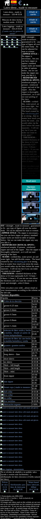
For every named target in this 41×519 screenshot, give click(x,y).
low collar (8, 395)
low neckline (9, 401)
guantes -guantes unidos (14, 345)
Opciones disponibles (31, 188)
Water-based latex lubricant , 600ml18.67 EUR (33, 486)
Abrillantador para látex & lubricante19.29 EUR (17, 487)
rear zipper (8, 381)
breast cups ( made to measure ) (17, 387)
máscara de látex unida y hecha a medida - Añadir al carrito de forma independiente (17, 332)
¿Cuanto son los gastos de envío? (12, 32)
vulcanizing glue (20, 261)
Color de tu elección (13, 301)
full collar (8, 392)
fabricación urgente (12, 404)
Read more (31, 181)
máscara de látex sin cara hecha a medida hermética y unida (17, 339)
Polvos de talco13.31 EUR (5, 486)
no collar (8, 398)
